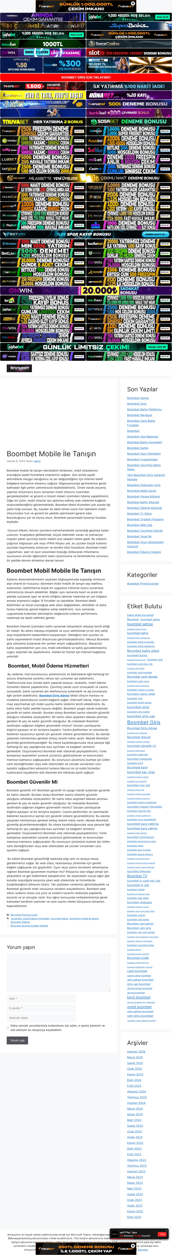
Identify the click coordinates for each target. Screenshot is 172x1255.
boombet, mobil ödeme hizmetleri (30, 918)
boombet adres (150, 619)
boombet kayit (135, 763)
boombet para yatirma (143, 824)
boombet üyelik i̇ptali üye (138, 963)
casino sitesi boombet (139, 975)
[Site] (43, 130)
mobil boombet (139, 1007)
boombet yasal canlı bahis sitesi (141, 911)
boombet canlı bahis (135, 668)
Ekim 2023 (134, 1148)
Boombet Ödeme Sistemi (144, 552)
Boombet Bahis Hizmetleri (144, 442)
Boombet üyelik (138, 958)
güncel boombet (136, 992)
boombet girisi (138, 707)
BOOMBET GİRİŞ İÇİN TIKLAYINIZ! (86, 77)
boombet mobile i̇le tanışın (84, 918)
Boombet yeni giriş (139, 928)
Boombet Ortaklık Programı (145, 519)
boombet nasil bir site (139, 811)
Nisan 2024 (135, 1114)
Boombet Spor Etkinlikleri (144, 453)
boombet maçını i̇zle (135, 790)
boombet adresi (140, 624)
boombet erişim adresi (139, 702)
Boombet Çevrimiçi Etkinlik (145, 530)
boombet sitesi (135, 845)
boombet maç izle (138, 785)
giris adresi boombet (140, 979)
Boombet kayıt (137, 767)
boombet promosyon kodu (141, 841)
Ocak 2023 (134, 1200)
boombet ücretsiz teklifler (138, 954)
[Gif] (86, 178)
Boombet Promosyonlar (24, 914)
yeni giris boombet (140, 1016)
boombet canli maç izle (140, 664)
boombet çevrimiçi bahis (140, 945)
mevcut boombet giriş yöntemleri (141, 1002)
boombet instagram (139, 758)
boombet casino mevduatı (138, 686)
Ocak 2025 (134, 1068)
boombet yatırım (136, 915)
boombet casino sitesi (141, 694)
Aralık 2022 (134, 1205)
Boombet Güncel (138, 737)
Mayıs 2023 (135, 1177)
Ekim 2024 (134, 1080)
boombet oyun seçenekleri (141, 819)
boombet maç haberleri (137, 781)
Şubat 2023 (135, 1194)
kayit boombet (138, 997)
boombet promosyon (140, 837)
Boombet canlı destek (142, 676)
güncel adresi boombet (139, 988)
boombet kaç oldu (141, 772)
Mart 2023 (134, 1188)
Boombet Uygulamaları (142, 459)
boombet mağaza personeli (138, 794)
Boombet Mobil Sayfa (141, 491)
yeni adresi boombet (140, 1011)
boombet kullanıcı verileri (138, 777)
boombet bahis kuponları (140, 642)
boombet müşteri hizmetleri (144, 806)
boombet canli (155, 659)
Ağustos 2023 (136, 1160)
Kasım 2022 (135, 1211)
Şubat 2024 (135, 1125)
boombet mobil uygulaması (142, 802)
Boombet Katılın (137, 448)
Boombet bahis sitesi (143, 651)
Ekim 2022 (134, 1217)
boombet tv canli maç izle (143, 880)
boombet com (134, 698)
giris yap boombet (138, 984)
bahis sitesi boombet (140, 615)
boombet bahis (59, 918)
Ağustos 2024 (136, 1091)
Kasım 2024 (135, 1074)
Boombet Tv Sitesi (139, 513)
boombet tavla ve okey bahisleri (140, 867)
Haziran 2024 (136, 1103)
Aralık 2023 (135, 1137)
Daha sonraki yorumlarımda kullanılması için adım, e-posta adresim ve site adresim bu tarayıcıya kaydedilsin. (57, 1028)
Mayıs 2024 (135, 1108)
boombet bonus (137, 655)
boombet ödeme (134, 950)
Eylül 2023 (134, 1154)
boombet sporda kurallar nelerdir (141, 863)
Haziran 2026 (136, 1051)
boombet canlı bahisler (139, 672)
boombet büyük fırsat (136, 660)
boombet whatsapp (139, 902)
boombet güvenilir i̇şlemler (138, 742)
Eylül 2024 (134, 1086)
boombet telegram (139, 871)
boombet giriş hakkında (137, 733)
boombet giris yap (141, 716)
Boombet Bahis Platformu (144, 409)
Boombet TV (137, 876)
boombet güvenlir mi (141, 746)
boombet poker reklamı (137, 833)
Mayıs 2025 (135, 1057)
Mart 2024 (134, 1120)
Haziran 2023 (136, 1171)
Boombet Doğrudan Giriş (144, 485)
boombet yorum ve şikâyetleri (139, 941)
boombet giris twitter (138, 711)
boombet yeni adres (138, 919)
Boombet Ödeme (20, 922)
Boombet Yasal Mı (139, 536)
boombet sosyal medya (140, 854)
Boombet (133, 431)
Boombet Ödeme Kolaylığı (144, 508)
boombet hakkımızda (136, 751)
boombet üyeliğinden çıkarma (139, 967)
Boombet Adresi (138, 398)
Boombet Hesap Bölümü (143, 496)
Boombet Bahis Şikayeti (143, 502)
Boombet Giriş (136, 403)
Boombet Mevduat (139, 415)
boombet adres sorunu (136, 629)
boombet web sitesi (138, 898)
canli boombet (137, 971)
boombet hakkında (137, 754)
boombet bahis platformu (141, 646)
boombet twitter (136, 889)
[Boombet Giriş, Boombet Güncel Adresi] (19, 368)
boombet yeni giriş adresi (141, 932)
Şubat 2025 (135, 1063)
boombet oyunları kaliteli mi (139, 816)
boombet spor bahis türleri (138, 859)
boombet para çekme (142, 828)
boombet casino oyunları (140, 689)
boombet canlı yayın (138, 681)
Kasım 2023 (135, 1143)
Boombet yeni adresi (140, 923)
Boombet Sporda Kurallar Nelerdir (29, 925)
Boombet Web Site (139, 525)
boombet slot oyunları (139, 850)
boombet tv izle (138, 885)
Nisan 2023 (135, 1183)
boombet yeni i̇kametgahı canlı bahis (142, 937)
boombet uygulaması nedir (138, 894)
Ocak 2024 (134, 1131)
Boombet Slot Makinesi (142, 436)
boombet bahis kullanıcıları (138, 638)
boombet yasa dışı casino (138, 907)
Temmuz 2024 (137, 1097)
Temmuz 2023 (137, 1165)
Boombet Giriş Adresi (142, 728)
